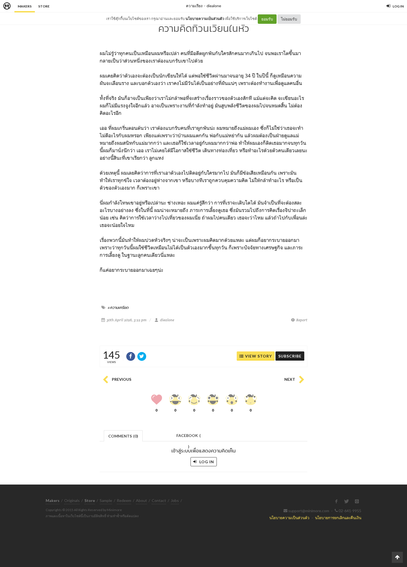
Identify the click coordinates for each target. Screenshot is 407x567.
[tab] (123, 435)
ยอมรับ (267, 19)
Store (44, 6)
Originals (72, 500)
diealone (214, 5)
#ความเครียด (118, 307)
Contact (159, 500)
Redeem (124, 500)
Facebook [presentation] (188, 437)
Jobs (175, 500)
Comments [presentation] (123, 436)
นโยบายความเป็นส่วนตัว (205, 18)
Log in (206, 461)
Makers (25, 6)
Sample (106, 500)
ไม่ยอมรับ (289, 19)
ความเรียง (194, 5)
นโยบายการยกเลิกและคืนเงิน (338, 517)
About (141, 500)
